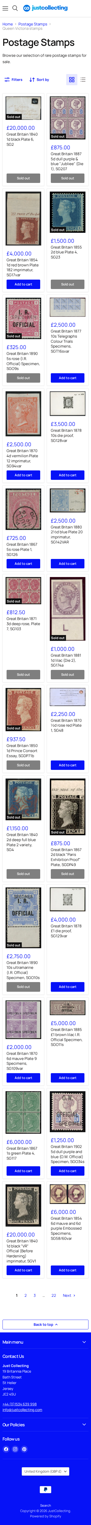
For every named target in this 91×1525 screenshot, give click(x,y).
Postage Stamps (32, 24)
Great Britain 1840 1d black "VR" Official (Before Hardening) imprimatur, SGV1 (22, 1251)
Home (8, 24)
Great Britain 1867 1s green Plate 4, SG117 (22, 1153)
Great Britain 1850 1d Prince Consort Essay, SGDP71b (22, 750)
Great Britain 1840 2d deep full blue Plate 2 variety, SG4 (22, 842)
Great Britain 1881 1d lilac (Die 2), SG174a (66, 660)
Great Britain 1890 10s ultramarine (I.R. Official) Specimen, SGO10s (23, 970)
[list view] (82, 79)
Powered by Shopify (45, 1516)
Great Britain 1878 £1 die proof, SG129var (66, 931)
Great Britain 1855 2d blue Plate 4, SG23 (66, 252)
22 (54, 1295)
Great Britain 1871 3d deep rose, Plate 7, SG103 (23, 623)
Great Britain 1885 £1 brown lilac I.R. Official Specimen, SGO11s (67, 1037)
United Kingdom (43, 1471)
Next (67, 1295)
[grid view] (71, 79)
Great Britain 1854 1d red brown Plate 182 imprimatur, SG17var (23, 267)
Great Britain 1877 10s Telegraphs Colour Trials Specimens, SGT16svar (66, 341)
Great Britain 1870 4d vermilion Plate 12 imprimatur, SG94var (22, 458)
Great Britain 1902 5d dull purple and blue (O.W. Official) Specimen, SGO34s (67, 1154)
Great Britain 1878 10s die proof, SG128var (66, 435)
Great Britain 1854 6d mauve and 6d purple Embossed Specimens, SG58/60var (66, 1228)
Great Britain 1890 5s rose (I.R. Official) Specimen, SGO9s (23, 361)
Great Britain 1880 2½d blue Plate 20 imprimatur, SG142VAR (67, 534)
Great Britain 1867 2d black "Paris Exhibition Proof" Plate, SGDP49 (66, 857)
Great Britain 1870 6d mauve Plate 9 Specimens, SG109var (22, 1061)
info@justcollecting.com (22, 1409)
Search (45, 1505)
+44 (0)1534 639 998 (20, 1404)
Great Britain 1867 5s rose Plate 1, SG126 (22, 549)
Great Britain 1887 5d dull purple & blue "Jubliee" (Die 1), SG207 (67, 161)
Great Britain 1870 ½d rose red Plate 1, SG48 (66, 725)
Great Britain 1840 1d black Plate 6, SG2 (22, 139)
